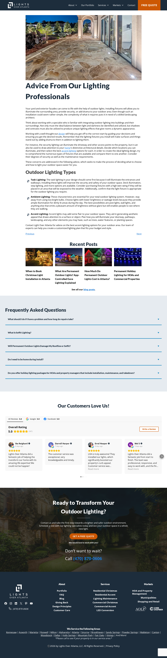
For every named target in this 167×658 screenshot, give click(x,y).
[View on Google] (11, 444)
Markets (117, 5)
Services (102, 5)
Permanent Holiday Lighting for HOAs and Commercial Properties (127, 275)
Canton (155, 632)
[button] (5, 456)
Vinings (110, 635)
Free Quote (149, 5)
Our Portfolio (87, 5)
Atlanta (75, 632)
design (61, 133)
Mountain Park (85, 635)
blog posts (89, 289)
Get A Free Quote (83, 536)
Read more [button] (93, 469)
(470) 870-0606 (87, 558)
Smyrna (85, 632)
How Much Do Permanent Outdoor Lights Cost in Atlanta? (97, 275)
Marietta (33, 632)
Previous (30, 233)
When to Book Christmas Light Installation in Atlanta (38, 275)
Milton (53, 632)
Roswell (44, 632)
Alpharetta (64, 632)
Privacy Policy (113, 645)
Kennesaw (11, 632)
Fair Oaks (99, 635)
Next (139, 233)
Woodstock (46, 635)
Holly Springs (69, 635)
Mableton (145, 632)
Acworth (23, 632)
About (71, 5)
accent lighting (69, 150)
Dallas (57, 635)
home (68, 147)
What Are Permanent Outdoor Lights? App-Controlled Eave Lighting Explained (67, 277)
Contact (131, 5)
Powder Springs (130, 632)
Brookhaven (97, 632)
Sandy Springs (113, 632)
